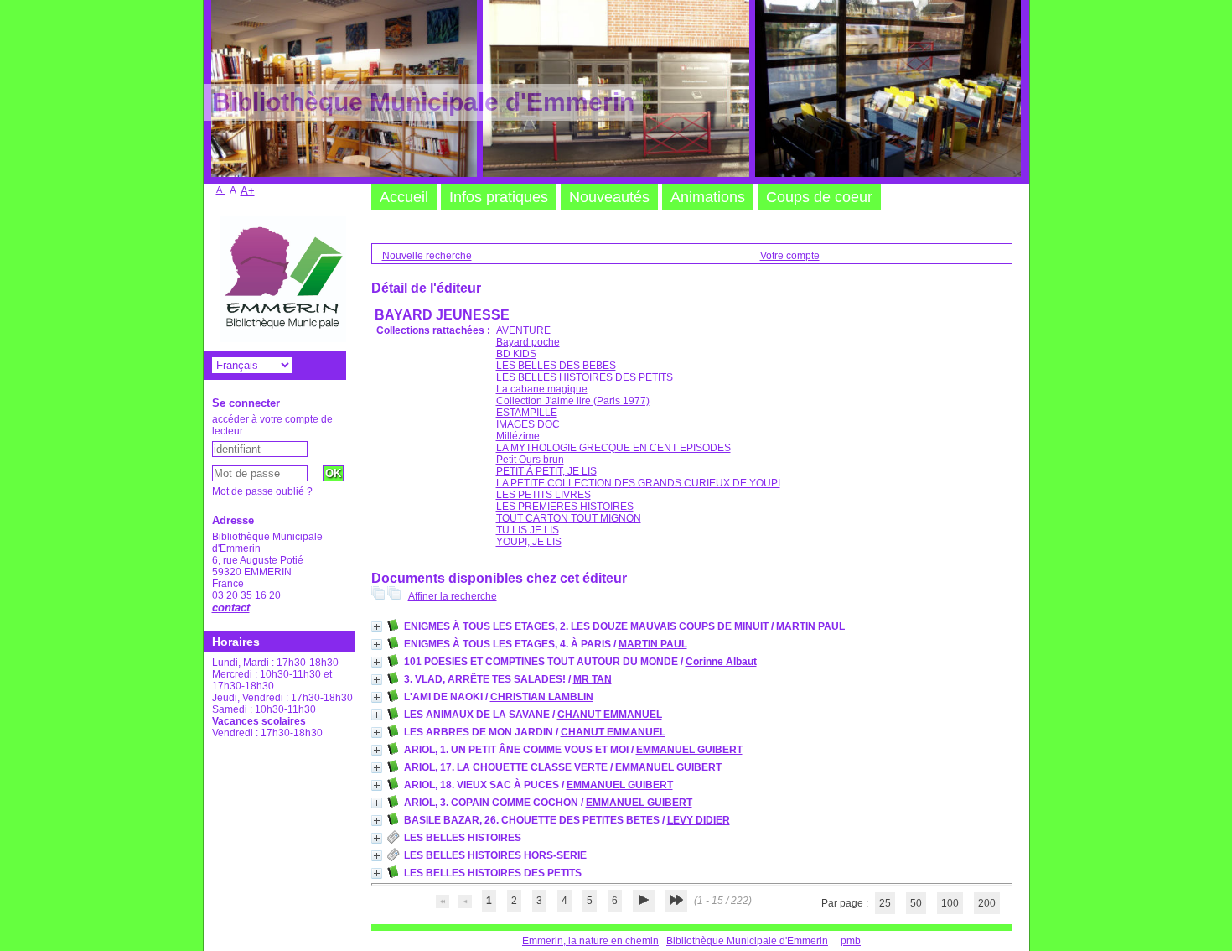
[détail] (376, 626)
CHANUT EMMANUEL (609, 714)
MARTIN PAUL (810, 626)
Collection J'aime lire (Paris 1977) (573, 401)
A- (220, 189)
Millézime (518, 436)
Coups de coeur (819, 197)
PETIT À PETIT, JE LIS (546, 471)
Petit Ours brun (530, 459)
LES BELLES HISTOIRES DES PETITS (584, 377)
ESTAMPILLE (526, 412)
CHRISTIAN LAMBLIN (541, 697)
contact (231, 607)
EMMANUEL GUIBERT (689, 750)
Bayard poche (528, 342)
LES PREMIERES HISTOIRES (565, 506)
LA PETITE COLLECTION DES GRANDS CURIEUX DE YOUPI (638, 483)
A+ (248, 190)
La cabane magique (542, 389)
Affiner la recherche (452, 596)
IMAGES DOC (528, 424)
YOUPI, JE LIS (529, 542)
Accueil (404, 197)
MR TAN (592, 679)
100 (950, 903)
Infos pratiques (498, 197)
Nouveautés (609, 197)
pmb (851, 941)
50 (916, 903)
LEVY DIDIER (698, 820)
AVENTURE (523, 330)
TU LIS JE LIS (527, 530)
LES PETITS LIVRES (543, 495)
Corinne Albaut (721, 662)
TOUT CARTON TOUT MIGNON (568, 518)
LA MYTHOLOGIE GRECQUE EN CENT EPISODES (613, 448)
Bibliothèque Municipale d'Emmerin (747, 941)
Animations (707, 197)
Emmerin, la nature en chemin (590, 941)
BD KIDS (516, 354)
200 (987, 903)
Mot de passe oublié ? (262, 491)
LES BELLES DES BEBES (556, 366)
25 (885, 903)
